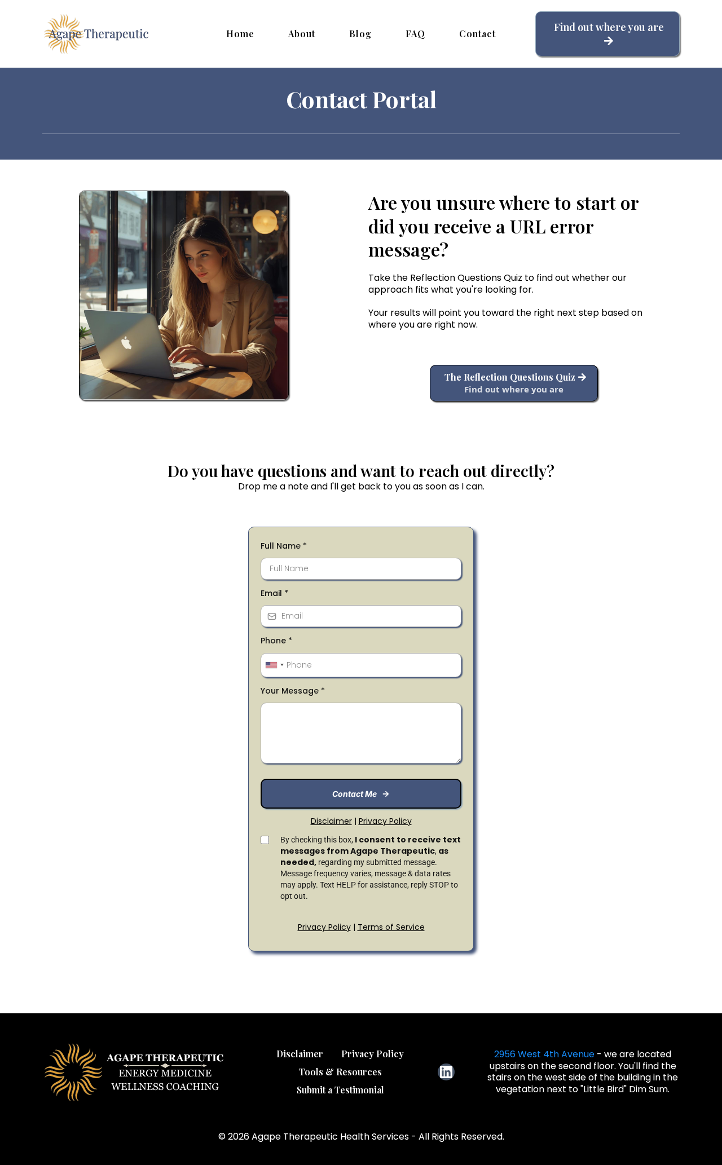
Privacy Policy (324, 927)
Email (274, 593)
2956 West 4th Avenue (544, 1054)
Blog (360, 33)
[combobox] (274, 665)
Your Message (293, 690)
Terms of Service (391, 927)
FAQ (415, 33)
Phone (276, 640)
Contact (477, 33)
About (301, 33)
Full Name (284, 545)
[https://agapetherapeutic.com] (98, 34)
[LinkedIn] (446, 1071)
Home (240, 33)
